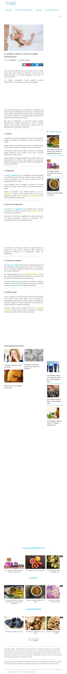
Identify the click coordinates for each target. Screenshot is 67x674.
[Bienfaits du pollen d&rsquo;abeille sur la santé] (53, 184)
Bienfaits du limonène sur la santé (35, 570)
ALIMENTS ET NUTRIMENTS (24, 10)
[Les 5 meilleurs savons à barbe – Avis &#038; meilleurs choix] (53, 391)
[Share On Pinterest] (28, 64)
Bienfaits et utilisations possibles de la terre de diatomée (31, 366)
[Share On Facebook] (41, 64)
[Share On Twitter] (37, 64)
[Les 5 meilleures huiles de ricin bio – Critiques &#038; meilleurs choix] (53, 412)
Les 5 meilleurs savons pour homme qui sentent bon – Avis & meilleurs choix (54, 378)
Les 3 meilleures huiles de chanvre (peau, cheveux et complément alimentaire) (54, 151)
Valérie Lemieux (25, 60)
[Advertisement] (23, 96)
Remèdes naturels (55, 132)
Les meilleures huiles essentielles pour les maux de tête (54, 173)
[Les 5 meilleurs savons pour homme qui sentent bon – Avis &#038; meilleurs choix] (53, 367)
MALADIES (8, 10)
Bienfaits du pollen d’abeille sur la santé (55, 194)
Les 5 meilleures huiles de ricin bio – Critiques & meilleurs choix (54, 423)
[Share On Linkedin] (33, 64)
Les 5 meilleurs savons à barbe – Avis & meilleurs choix (54, 401)
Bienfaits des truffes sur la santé (14, 631)
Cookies (33, 672)
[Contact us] (24, 64)
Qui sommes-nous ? (12, 672)
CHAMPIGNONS (33, 609)
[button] (62, 556)
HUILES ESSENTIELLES (52, 10)
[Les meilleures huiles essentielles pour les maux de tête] (53, 163)
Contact (20, 672)
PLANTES (39, 10)
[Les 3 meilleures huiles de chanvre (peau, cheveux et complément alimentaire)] (53, 141)
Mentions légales (26, 672)
